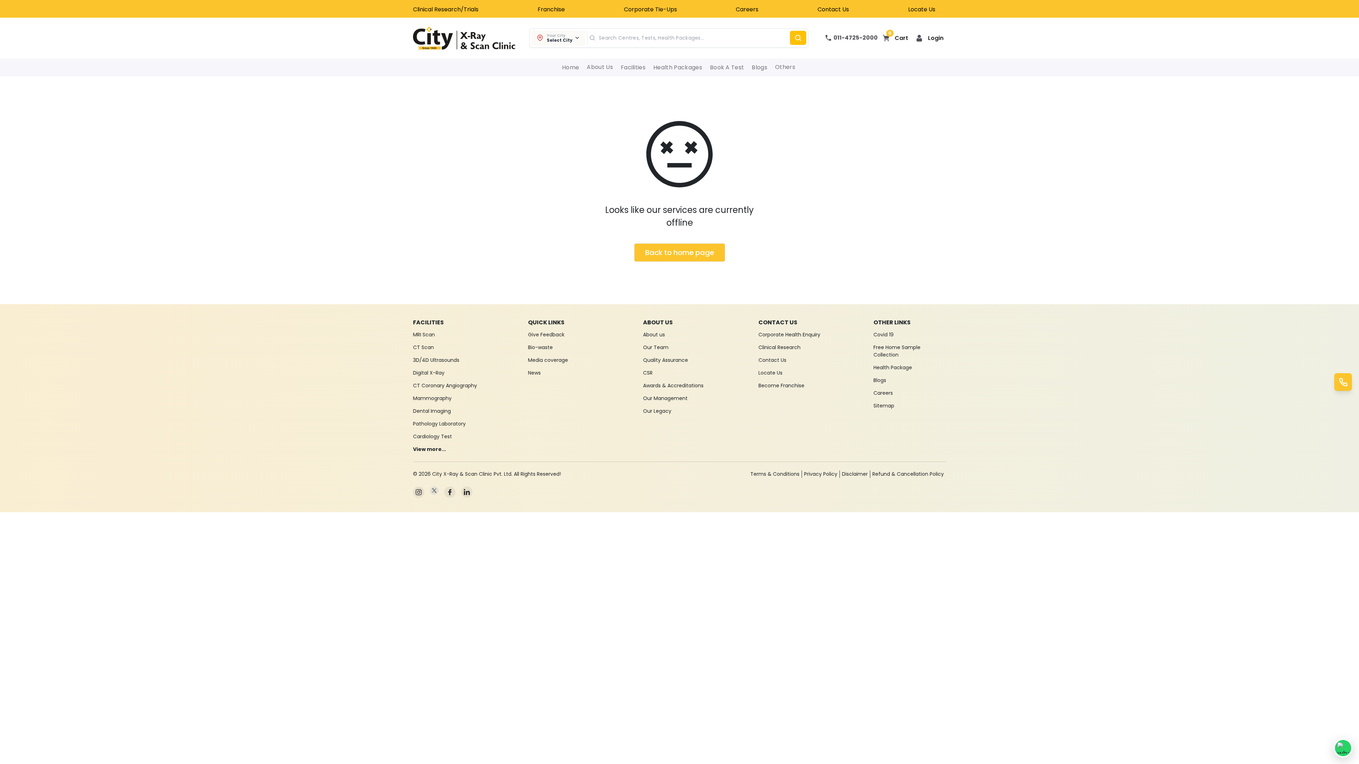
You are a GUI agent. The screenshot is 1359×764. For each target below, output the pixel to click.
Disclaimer (855, 474)
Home (570, 67)
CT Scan (423, 347)
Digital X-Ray (429, 372)
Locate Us (921, 9)
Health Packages (677, 67)
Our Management (665, 398)
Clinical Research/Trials (445, 9)
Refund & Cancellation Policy (908, 474)
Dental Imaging (432, 411)
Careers (747, 9)
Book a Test (727, 67)
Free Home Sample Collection (897, 351)
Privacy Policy (820, 474)
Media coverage (548, 360)
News (534, 372)
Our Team (656, 347)
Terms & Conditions (774, 474)
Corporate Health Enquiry (789, 334)
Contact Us (833, 9)
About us (654, 334)
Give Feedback (546, 334)
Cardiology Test (432, 436)
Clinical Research (779, 347)
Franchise (551, 9)
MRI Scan (424, 334)
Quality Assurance (665, 360)
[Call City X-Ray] (1343, 382)
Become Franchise (781, 385)
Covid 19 (883, 334)
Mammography (432, 398)
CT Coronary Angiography (445, 385)
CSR (648, 372)
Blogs (759, 67)
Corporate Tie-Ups (650, 9)
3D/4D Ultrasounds (436, 360)
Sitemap (883, 405)
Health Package (892, 367)
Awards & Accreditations (673, 385)
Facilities (633, 67)
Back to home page (679, 252)
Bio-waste (540, 347)
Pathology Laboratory (439, 423)
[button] (930, 38)
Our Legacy (657, 411)
